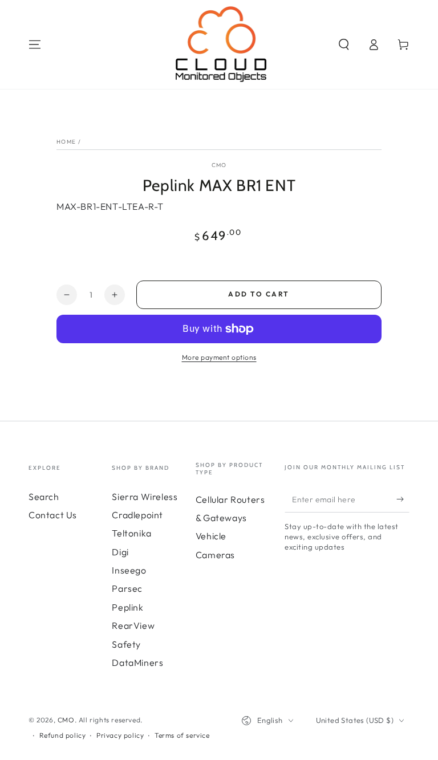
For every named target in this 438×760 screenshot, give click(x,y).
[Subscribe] (402, 499)
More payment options (219, 357)
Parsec (127, 588)
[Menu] (35, 44)
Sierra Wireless (144, 496)
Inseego (129, 570)
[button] (344, 44)
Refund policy (62, 735)
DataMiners (137, 662)
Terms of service (182, 735)
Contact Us (53, 515)
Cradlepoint (137, 515)
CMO (219, 165)
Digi (120, 552)
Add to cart (258, 294)
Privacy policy (120, 735)
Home (66, 141)
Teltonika (131, 533)
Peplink (127, 607)
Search (44, 496)
